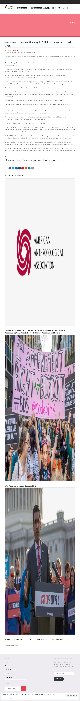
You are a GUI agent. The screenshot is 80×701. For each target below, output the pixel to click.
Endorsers (8, 666)
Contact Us (8, 677)
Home (7, 662)
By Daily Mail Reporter (12, 50)
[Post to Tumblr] (19, 168)
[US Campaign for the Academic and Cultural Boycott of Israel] (36, 7)
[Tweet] (13, 168)
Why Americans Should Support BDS (20, 486)
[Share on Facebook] (9, 168)
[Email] (32, 168)
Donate (7, 674)
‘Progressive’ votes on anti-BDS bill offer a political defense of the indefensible (38, 639)
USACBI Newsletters (11, 670)
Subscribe (59, 679)
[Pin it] (22, 168)
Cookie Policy (38, 698)
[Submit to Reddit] (26, 168)
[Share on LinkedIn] (29, 168)
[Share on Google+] (16, 168)
